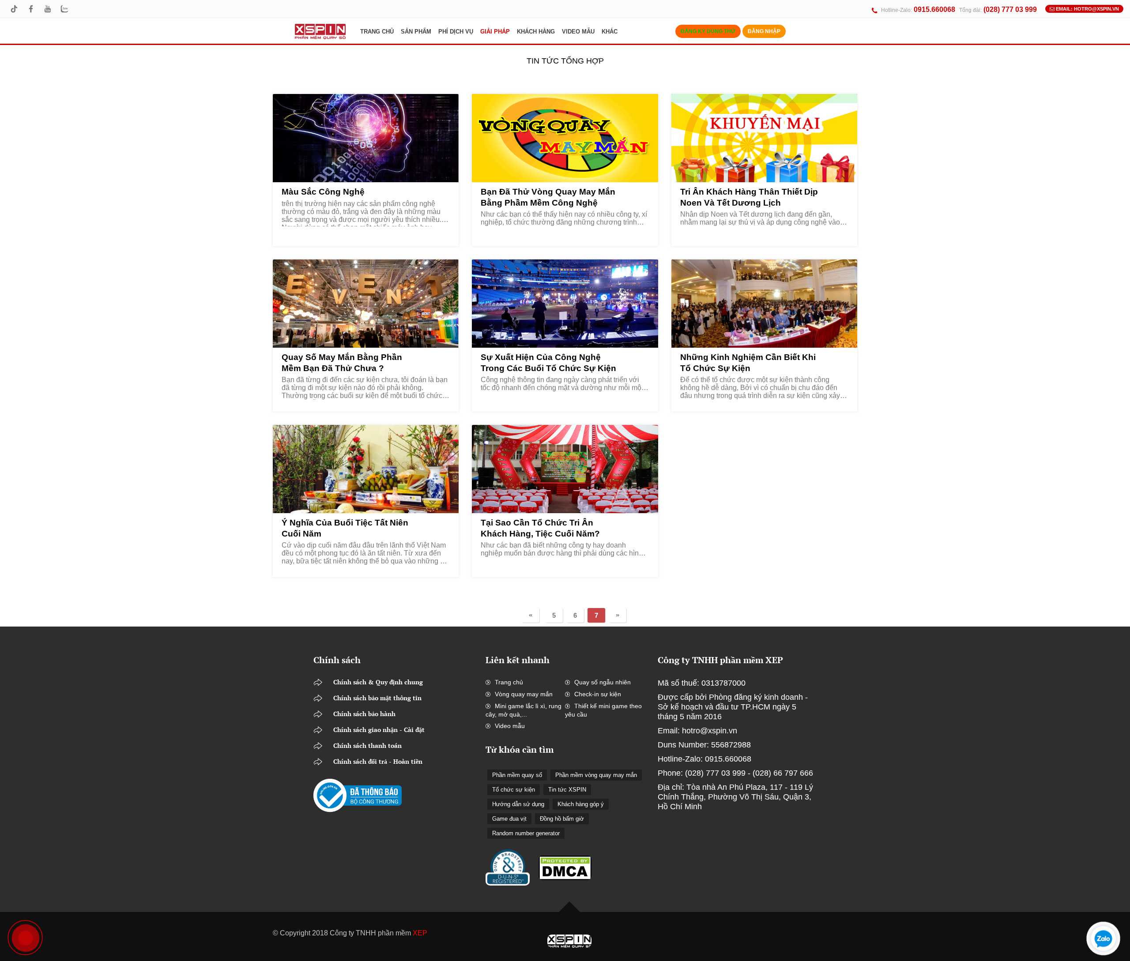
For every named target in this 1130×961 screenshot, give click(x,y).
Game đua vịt (509, 818)
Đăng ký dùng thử (708, 31)
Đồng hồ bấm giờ (562, 818)
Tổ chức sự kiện (513, 789)
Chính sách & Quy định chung (378, 682)
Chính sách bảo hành (364, 713)
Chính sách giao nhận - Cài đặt (379, 729)
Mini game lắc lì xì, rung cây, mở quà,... (523, 710)
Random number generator (526, 833)
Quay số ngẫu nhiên (602, 682)
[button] (416, 31)
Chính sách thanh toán (367, 745)
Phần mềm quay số (517, 775)
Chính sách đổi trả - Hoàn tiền (377, 761)
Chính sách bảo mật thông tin (377, 698)
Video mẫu (510, 725)
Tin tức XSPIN (567, 789)
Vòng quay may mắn (524, 694)
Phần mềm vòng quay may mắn (596, 775)
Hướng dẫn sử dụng (518, 804)
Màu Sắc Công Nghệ (323, 191)
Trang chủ (509, 682)
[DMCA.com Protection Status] (565, 862)
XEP (420, 933)
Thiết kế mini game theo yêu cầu (603, 710)
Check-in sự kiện (597, 694)
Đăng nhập (764, 31)
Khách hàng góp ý (580, 804)
